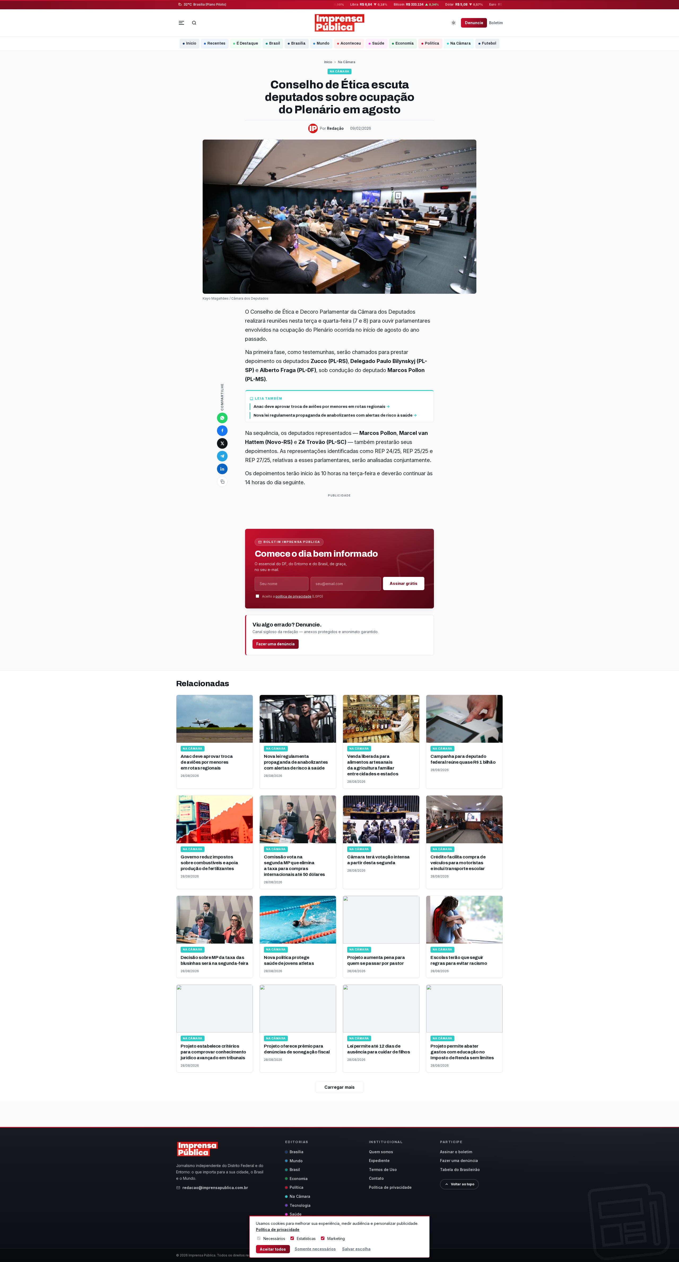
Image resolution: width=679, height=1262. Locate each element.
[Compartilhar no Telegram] (222, 456)
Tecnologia (300, 1205)
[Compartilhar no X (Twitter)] (222, 443)
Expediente (379, 1160)
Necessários (274, 1238)
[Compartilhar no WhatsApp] (222, 418)
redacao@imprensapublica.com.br (215, 1187)
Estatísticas (306, 1238)
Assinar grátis (403, 583)
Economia (404, 43)
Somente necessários (315, 1249)
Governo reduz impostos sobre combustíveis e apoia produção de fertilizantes (209, 862)
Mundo (323, 43)
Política (432, 43)
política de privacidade (293, 596)
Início (191, 43)
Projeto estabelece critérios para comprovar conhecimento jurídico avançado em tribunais (213, 1052)
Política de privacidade (390, 1187)
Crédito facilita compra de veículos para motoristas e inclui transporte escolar (457, 862)
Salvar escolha (356, 1249)
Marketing (336, 1238)
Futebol (489, 43)
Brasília (298, 43)
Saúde (378, 43)
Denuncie (474, 22)
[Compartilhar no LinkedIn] (222, 469)
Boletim (496, 22)
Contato (376, 1178)
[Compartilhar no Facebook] (222, 430)
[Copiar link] (222, 481)
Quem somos (381, 1151)
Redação (335, 128)
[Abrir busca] (194, 23)
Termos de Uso (383, 1169)
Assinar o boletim (456, 1151)
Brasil (274, 43)
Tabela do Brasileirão (460, 1169)
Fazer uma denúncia (275, 644)
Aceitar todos (273, 1249)
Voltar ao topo (462, 1184)
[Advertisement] (341, 510)
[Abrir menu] (181, 23)
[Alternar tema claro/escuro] (453, 23)
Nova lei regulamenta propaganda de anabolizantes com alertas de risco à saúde (296, 762)
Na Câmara (460, 43)
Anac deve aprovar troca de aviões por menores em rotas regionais (207, 762)
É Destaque (247, 43)
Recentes (216, 43)
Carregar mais (339, 1087)
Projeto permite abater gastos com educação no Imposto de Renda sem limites (462, 1052)
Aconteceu (351, 43)
